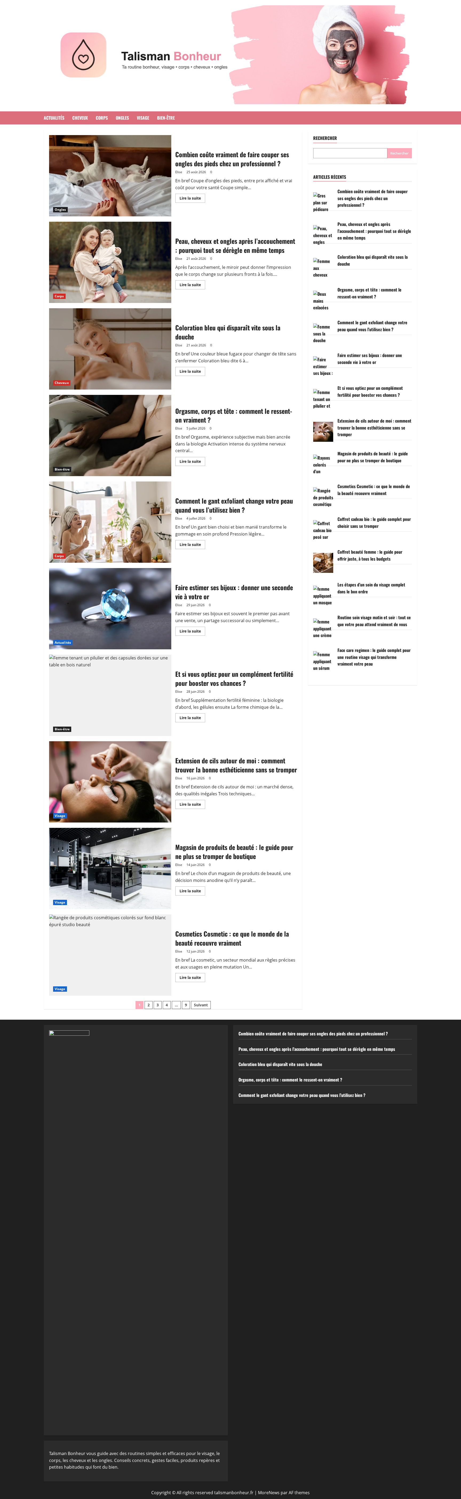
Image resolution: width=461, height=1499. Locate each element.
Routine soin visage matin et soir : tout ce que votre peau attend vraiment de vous (374, 620)
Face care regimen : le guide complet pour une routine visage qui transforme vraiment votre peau (374, 657)
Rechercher (325, 138)
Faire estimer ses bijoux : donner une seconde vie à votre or (110, 608)
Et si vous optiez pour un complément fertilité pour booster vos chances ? (110, 695)
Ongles (122, 118)
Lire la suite (192, 199)
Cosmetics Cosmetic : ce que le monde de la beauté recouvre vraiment (110, 955)
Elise (178, 172)
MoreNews (269, 1493)
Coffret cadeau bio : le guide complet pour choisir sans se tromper (374, 522)
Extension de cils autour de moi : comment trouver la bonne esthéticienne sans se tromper (110, 782)
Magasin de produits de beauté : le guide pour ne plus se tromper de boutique (110, 868)
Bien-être (166, 118)
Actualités (54, 118)
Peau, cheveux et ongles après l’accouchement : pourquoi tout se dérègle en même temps (110, 262)
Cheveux (80, 118)
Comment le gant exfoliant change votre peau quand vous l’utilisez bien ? (110, 522)
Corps (102, 118)
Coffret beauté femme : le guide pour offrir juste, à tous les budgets (369, 555)
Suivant (201, 1004)
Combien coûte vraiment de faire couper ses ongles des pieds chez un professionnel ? (110, 175)
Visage (143, 118)
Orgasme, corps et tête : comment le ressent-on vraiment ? (110, 435)
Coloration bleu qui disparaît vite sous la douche (110, 349)
